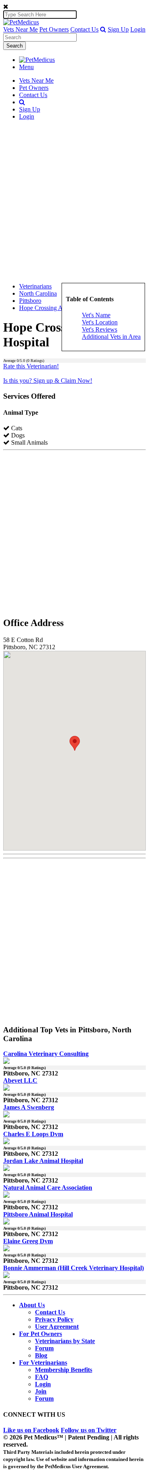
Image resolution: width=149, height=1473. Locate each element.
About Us (32, 1305)
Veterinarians (35, 286)
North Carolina (38, 293)
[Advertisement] (74, 201)
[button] (103, 29)
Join (40, 1391)
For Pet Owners (40, 1333)
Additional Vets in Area (111, 336)
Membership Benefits (63, 1369)
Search (14, 46)
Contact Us (84, 29)
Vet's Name (96, 315)
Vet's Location (100, 322)
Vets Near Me (20, 29)
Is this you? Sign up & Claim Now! (47, 380)
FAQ (41, 1377)
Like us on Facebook (31, 1430)
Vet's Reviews (99, 329)
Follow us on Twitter (88, 1430)
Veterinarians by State (65, 1341)
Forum (44, 1348)
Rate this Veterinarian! (31, 366)
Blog (41, 1355)
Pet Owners (54, 29)
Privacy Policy (54, 1319)
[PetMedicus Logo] (37, 59)
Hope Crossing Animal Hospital (59, 307)
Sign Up (118, 29)
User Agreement (57, 1326)
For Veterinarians (43, 1362)
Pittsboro (30, 300)
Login (137, 29)
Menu (26, 67)
